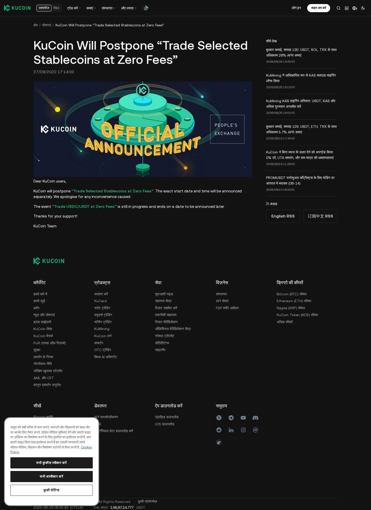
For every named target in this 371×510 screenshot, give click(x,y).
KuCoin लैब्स (42, 329)
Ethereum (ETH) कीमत (294, 301)
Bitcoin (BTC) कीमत (292, 294)
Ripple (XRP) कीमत (291, 308)
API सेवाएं (222, 301)
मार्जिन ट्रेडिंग (103, 322)
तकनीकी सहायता (165, 315)
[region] (51, 461)
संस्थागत (221, 294)
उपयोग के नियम (43, 357)
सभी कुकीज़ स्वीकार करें (51, 463)
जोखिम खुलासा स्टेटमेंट (48, 371)
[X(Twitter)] (219, 418)
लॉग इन (296, 8)
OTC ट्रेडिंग (102, 350)
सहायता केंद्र (163, 301)
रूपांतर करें (101, 294)
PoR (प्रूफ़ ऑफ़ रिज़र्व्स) (49, 343)
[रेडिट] (219, 430)
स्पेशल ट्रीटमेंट (164, 336)
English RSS (283, 216)
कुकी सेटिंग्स (52, 490)
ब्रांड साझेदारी (42, 322)
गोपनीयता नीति (42, 364)
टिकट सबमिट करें (166, 308)
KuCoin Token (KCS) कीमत (297, 315)
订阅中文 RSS (320, 216)
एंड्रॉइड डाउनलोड (167, 417)
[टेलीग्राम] (231, 418)
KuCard (100, 301)
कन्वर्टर (98, 343)
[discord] (255, 418)
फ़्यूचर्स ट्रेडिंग (103, 315)
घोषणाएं (46, 25)
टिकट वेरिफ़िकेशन (166, 322)
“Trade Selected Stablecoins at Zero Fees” (112, 191)
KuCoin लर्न (103, 336)
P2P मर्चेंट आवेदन (227, 308)
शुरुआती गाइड (164, 294)
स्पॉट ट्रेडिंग (102, 308)
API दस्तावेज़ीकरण (106, 417)
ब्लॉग (36, 308)
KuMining (101, 329)
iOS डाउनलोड (164, 424)
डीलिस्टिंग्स (162, 343)
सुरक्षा (36, 350)
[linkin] (231, 430)
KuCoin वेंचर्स (43, 336)
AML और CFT (43, 378)
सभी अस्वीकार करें (51, 476)
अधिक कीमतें (285, 322)
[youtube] (243, 418)
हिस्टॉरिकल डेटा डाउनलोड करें (113, 431)
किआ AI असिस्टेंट (105, 357)
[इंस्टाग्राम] (243, 430)
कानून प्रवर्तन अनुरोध (47, 385)
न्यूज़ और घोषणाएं (44, 315)
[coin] (219, 442)
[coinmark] (255, 430)
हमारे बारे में (40, 294)
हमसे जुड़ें (39, 301)
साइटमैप (160, 350)
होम (35, 25)
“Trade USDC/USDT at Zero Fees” (84, 206)
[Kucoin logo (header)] (17, 8)
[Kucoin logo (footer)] (51, 260)
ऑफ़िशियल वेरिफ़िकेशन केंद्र (173, 329)
